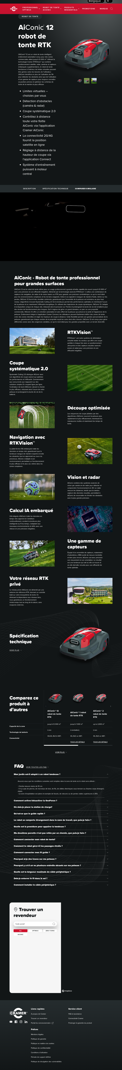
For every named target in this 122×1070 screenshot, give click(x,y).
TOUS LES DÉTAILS (77, 742)
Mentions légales (37, 1034)
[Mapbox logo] (67, 991)
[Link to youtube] (11, 1021)
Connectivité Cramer (75, 1018)
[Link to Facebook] (16, 1021)
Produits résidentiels (70, 8)
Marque (104, 9)
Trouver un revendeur (39, 1018)
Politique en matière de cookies (42, 1043)
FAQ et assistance (75, 1014)
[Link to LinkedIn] (26, 1021)
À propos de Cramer (38, 1014)
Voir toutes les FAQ (36, 767)
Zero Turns (50, 931)
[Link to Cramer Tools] (14, 9)
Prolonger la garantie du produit (80, 1023)
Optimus (35, 931)
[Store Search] (54, 924)
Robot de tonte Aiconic (51, 8)
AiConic (20, 934)
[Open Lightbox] (108, 31)
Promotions (88, 9)
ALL (20, 931)
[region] (86, 947)
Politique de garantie (38, 1039)
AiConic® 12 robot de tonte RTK (54, 714)
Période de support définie (41, 1057)
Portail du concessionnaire (41, 1023)
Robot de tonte (30, 16)
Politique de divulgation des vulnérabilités (46, 1061)
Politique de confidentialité (40, 1048)
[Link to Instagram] (21, 1021)
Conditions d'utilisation (39, 1052)
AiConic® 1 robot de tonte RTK (78, 714)
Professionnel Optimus (30, 8)
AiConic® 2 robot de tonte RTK (100, 714)
